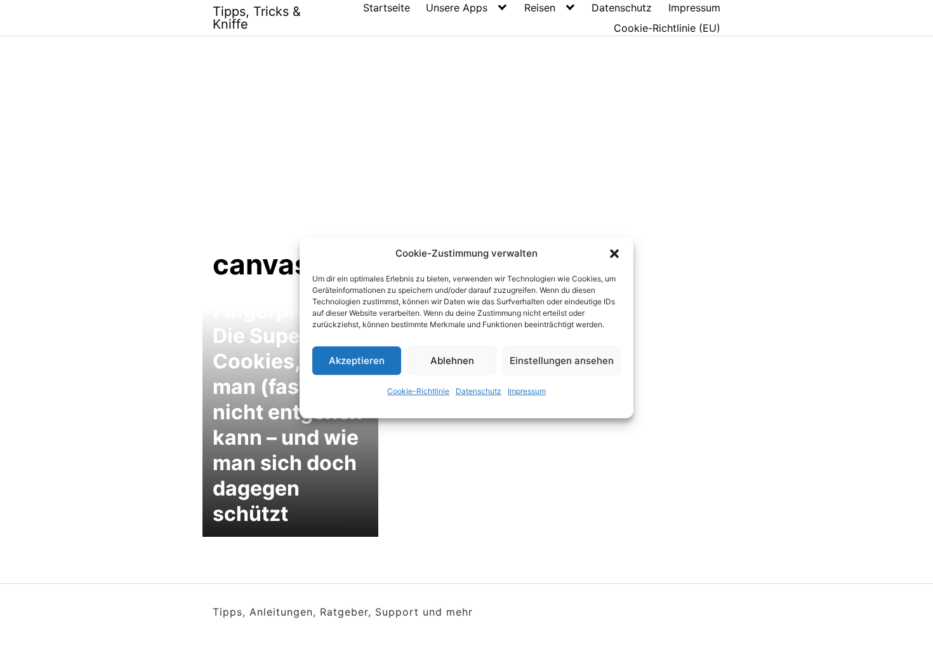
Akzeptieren (357, 361)
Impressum (527, 391)
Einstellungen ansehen (562, 361)
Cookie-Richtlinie (418, 391)
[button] (614, 253)
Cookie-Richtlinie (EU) (667, 28)
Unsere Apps (456, 7)
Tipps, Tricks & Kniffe (257, 17)
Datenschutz (478, 391)
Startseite (386, 7)
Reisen (539, 7)
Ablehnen (452, 361)
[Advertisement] (466, 152)
